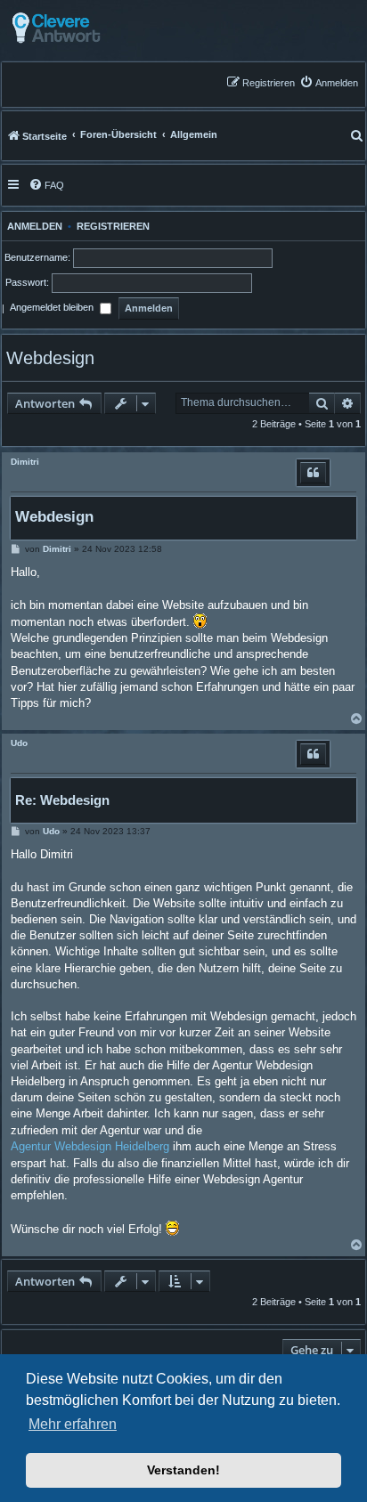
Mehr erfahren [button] (73, 1424)
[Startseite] (100, 28)
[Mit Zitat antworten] (313, 472)
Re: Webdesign (62, 800)
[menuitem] (328, 82)
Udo (19, 743)
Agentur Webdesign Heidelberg (90, 1146)
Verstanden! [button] (183, 1470)
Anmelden (32, 226)
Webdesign (50, 358)
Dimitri (25, 462)
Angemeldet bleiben (53, 308)
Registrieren (113, 226)
